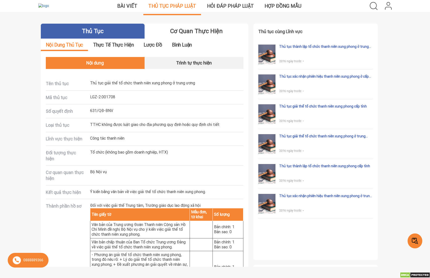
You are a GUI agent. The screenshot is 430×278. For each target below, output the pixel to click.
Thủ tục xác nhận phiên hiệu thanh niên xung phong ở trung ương (325, 196)
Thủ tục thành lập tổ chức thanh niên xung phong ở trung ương (324, 47)
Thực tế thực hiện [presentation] (113, 45)
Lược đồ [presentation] (153, 45)
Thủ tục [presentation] (92, 31)
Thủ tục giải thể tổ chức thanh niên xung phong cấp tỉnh (323, 106)
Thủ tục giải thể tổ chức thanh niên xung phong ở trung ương (322, 136)
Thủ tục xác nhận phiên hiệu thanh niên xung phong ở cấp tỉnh (324, 76)
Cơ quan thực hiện (196, 31)
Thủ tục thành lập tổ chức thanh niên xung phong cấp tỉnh (324, 166)
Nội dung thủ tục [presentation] (64, 45)
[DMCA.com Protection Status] (415, 275)
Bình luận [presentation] (182, 45)
